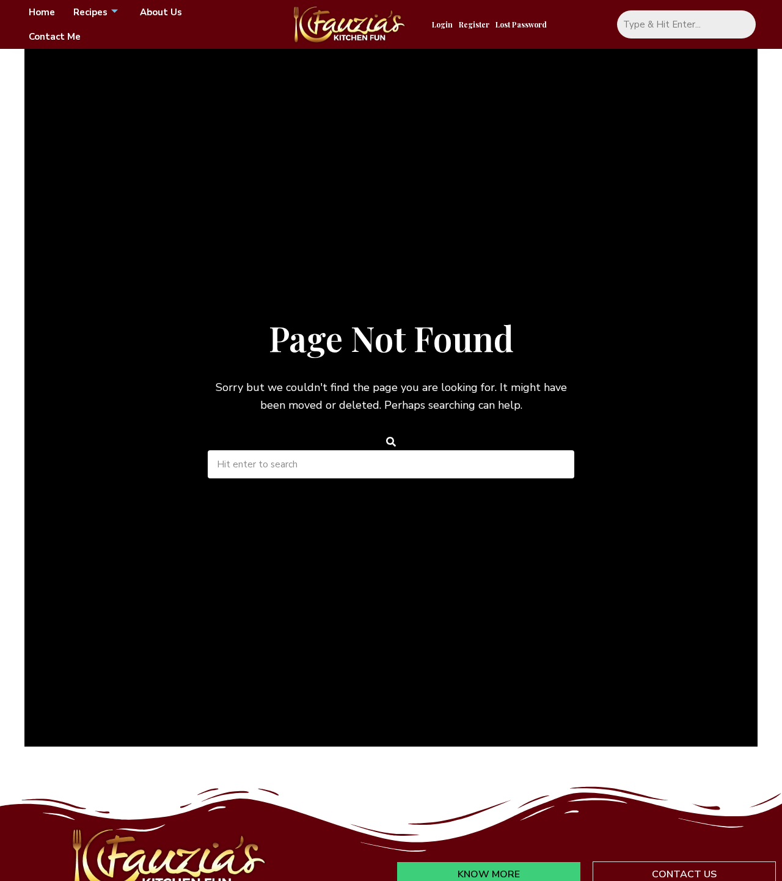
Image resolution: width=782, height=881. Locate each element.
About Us (161, 12)
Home (42, 12)
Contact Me (55, 37)
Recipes (90, 12)
